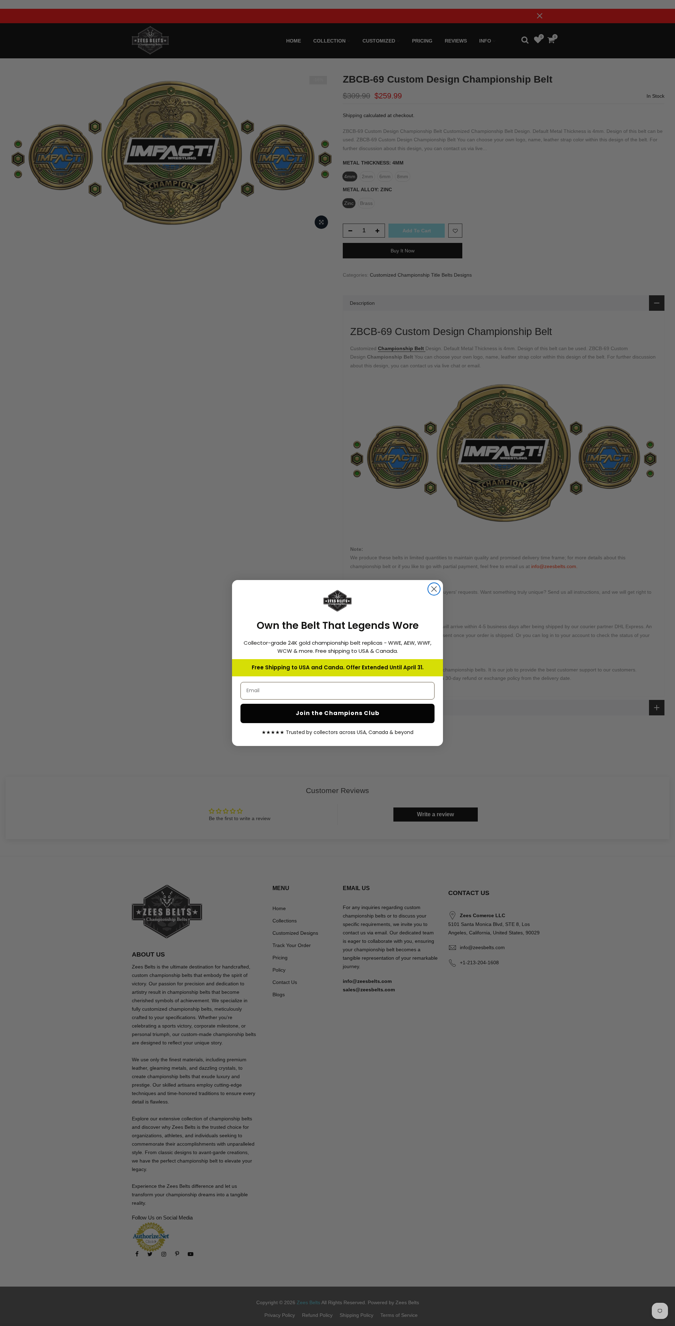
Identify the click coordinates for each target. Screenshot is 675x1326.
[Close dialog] (434, 589)
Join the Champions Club (337, 713)
